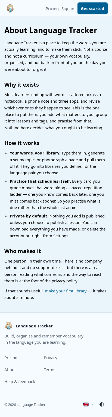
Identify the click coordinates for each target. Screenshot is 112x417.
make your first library (66, 290)
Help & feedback (19, 381)
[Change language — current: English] (87, 404)
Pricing (52, 8)
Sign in (67, 8)
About (10, 369)
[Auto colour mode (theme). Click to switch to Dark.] (102, 404)
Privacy (50, 357)
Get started (92, 8)
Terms (49, 369)
